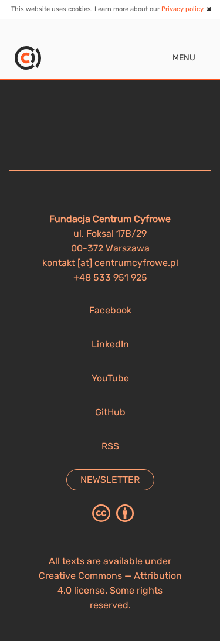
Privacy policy (182, 9)
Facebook (110, 310)
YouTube (110, 378)
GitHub (110, 412)
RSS (110, 446)
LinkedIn (110, 344)
